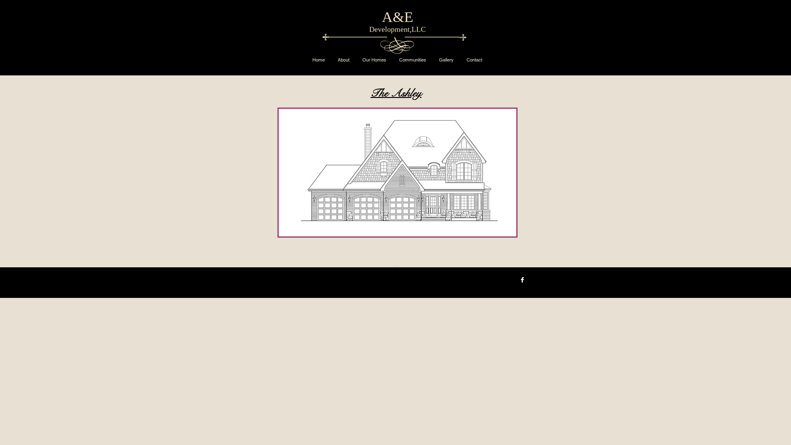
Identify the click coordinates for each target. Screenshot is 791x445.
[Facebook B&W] (522, 280)
